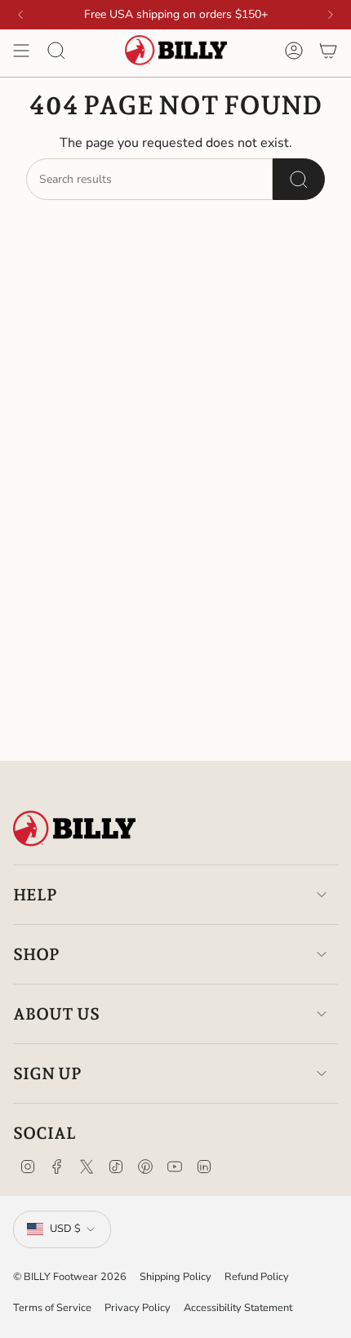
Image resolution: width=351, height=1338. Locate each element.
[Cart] (328, 50)
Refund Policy (256, 1276)
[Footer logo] (74, 829)
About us (56, 1014)
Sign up (47, 1073)
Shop (36, 954)
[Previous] (20, 14)
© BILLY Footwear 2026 (70, 1276)
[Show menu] (21, 50)
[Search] (299, 179)
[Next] (330, 14)
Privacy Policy (137, 1307)
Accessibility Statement (238, 1307)
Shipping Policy (175, 1276)
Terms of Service (52, 1307)
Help (35, 895)
